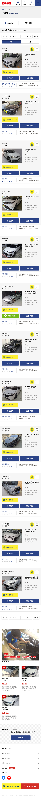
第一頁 (5, 36)
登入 (32, 786)
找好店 (25, 4)
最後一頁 (36, 36)
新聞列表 (21, 738)
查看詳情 (29, 78)
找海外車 (31, 4)
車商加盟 (8, 768)
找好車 (18, 4)
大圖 (30, 42)
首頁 (3, 9)
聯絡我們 (10, 78)
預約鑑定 (12, 786)
